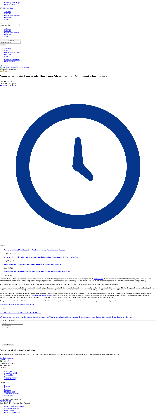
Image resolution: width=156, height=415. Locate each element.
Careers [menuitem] (6, 388)
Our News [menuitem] (7, 50)
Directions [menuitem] (7, 390)
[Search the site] (1, 23)
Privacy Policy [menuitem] (9, 410)
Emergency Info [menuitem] (9, 392)
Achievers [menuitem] (7, 48)
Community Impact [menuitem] (10, 377)
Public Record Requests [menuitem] (12, 412)
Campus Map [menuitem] (8, 395)
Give (6, 65)
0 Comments (6, 85)
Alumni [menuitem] (6, 56)
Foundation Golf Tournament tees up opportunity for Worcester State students (32, 264)
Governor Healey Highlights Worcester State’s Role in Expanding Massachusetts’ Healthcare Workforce (41, 257)
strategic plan (98, 279)
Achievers (7, 12)
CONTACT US (5, 401)
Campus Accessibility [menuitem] (11, 408)
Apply (2, 65)
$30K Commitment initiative (42, 295)
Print (15, 85)
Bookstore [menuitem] (7, 386)
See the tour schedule (7, 358)
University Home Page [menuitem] (12, 3)
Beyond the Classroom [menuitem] (12, 52)
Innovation (7, 17)
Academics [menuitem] (8, 371)
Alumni (6, 19)
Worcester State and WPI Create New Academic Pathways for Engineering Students (34, 250)
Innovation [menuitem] (7, 54)
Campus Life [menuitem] (8, 375)
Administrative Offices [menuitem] (11, 394)
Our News (7, 14)
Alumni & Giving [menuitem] (10, 379)
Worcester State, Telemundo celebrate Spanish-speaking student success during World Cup (37, 271)
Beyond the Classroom (12, 15)
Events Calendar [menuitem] (9, 4)
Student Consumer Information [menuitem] (14, 406)
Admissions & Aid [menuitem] (10, 373)
